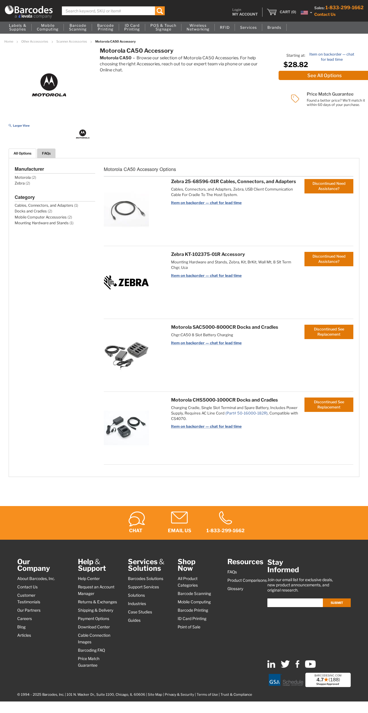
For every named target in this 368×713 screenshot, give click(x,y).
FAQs (46, 153)
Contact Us (325, 14)
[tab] (22, 153)
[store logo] (28, 12)
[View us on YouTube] (310, 666)
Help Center (89, 578)
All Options (22, 153)
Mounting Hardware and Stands (42, 223)
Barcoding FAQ (91, 650)
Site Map (155, 695)
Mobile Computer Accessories (41, 217)
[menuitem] (17, 28)
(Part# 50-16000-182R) (246, 413)
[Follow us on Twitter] (285, 666)
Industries (137, 603)
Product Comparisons (247, 580)
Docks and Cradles (31, 211)
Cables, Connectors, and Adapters (44, 205)
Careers (24, 618)
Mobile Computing (194, 602)
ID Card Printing (192, 618)
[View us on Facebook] (297, 666)
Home (9, 41)
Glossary (235, 588)
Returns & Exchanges (97, 602)
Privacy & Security (179, 695)
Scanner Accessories (72, 41)
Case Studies (140, 612)
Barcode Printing (193, 610)
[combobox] (113, 10)
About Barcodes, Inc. (36, 578)
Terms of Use (207, 695)
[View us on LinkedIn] (271, 666)
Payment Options (93, 618)
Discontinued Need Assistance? (329, 186)
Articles (24, 635)
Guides (134, 620)
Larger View (21, 125)
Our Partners (29, 610)
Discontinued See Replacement (329, 331)
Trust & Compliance (236, 695)
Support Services (143, 587)
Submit (337, 603)
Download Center (94, 627)
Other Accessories (35, 41)
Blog (21, 627)
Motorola (23, 177)
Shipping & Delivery (95, 610)
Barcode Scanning (194, 593)
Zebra (20, 183)
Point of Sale (189, 627)
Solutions (136, 595)
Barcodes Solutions (145, 578)
